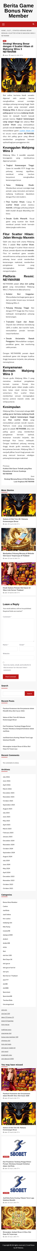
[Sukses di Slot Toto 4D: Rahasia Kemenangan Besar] (18, 505)
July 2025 (6, 813)
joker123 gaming (7, 1021)
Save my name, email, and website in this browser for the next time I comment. (17, 667)
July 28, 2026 (13, 524)
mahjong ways (6, 1030)
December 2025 (8, 793)
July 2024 (6, 860)
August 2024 (7, 856)
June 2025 (6, 817)
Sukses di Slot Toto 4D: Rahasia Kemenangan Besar (14, 718)
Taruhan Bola (7, 1000)
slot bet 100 (5, 1013)
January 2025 (7, 837)
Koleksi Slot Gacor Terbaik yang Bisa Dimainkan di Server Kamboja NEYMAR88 (17, 470)
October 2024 (8, 848)
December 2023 (8, 876)
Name (5, 645)
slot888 (5, 988)
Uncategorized (8, 1004)
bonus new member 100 (9, 1037)
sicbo (5, 947)
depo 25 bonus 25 (7, 1017)
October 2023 (8, 884)
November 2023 (8, 880)
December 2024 (8, 840)
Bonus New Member (10, 902)
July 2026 (6, 777)
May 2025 (6, 821)
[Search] (33, 24)
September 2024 (9, 852)
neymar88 (6, 931)
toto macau (5, 1024)
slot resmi (4, 1051)
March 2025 (7, 829)
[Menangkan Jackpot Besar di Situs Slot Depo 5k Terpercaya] (18, 1218)
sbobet (5, 939)
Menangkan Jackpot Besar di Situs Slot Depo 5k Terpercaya (17, 747)
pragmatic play (6, 1055)
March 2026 (7, 789)
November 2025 (8, 797)
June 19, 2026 (13, 558)
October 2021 (8, 888)
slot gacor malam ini (8, 1048)
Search (4, 686)
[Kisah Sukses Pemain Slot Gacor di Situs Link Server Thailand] (18, 573)
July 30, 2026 (13, 1098)
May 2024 (6, 868)
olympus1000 (8, 935)
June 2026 (6, 781)
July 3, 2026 (13, 1236)
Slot (4, 41)
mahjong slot (7, 923)
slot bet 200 (7, 955)
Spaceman (6, 992)
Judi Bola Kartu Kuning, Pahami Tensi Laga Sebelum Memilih (18, 739)
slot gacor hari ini (9, 967)
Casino (5, 906)
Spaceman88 (7, 996)
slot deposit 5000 (7, 1059)
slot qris (6, 972)
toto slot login (6, 1044)
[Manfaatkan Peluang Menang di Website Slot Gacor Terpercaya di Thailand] (18, 539)
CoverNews (30, 1245)
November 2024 (8, 844)
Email (22, 645)
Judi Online (7, 914)
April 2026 (6, 785)
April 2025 (6, 825)
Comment (7, 617)
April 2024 (6, 872)
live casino (6, 918)
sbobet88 (6, 943)
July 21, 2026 (13, 1168)
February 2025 (8, 833)
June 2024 (6, 864)
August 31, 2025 (15, 55)
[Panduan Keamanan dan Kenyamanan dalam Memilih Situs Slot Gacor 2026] (18, 1079)
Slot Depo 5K (7, 959)
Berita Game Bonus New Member (18, 11)
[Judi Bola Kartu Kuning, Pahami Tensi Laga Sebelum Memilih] (18, 1184)
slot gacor (6, 963)
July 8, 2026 (13, 1202)
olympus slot (5, 1040)
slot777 (5, 980)
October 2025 (8, 801)
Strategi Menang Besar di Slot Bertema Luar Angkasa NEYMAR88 (19, 479)
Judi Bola (6, 910)
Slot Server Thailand (10, 976)
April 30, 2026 (13, 592)
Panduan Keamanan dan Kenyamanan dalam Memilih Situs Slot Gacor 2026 (18, 709)
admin (6, 55)
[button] (3, 24)
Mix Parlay (6, 927)
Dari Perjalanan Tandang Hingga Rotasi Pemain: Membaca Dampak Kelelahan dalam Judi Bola (18, 728)
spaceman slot (6, 1033)
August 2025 (7, 809)
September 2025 (9, 805)
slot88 (5, 984)
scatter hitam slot (26, 130)
